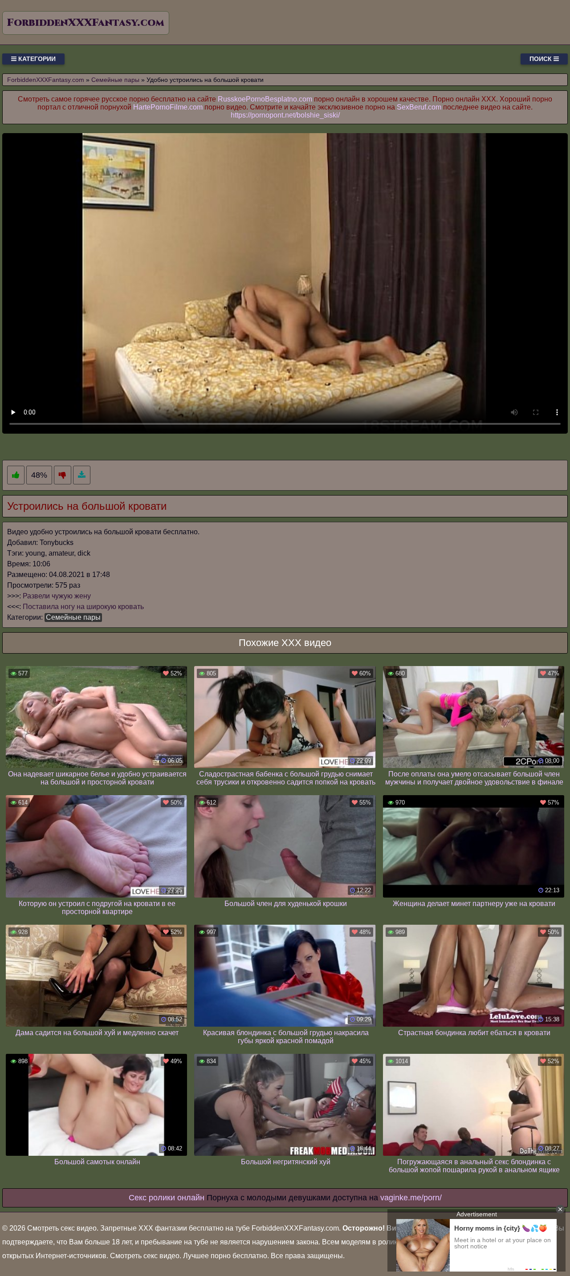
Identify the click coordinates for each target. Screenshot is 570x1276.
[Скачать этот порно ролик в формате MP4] (81, 475)
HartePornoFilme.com (168, 107)
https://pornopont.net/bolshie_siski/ (285, 115)
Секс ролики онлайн (166, 1197)
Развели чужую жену (57, 596)
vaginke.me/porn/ (411, 1197)
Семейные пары (73, 617)
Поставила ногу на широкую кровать (83, 606)
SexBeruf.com (419, 107)
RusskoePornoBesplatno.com (265, 99)
